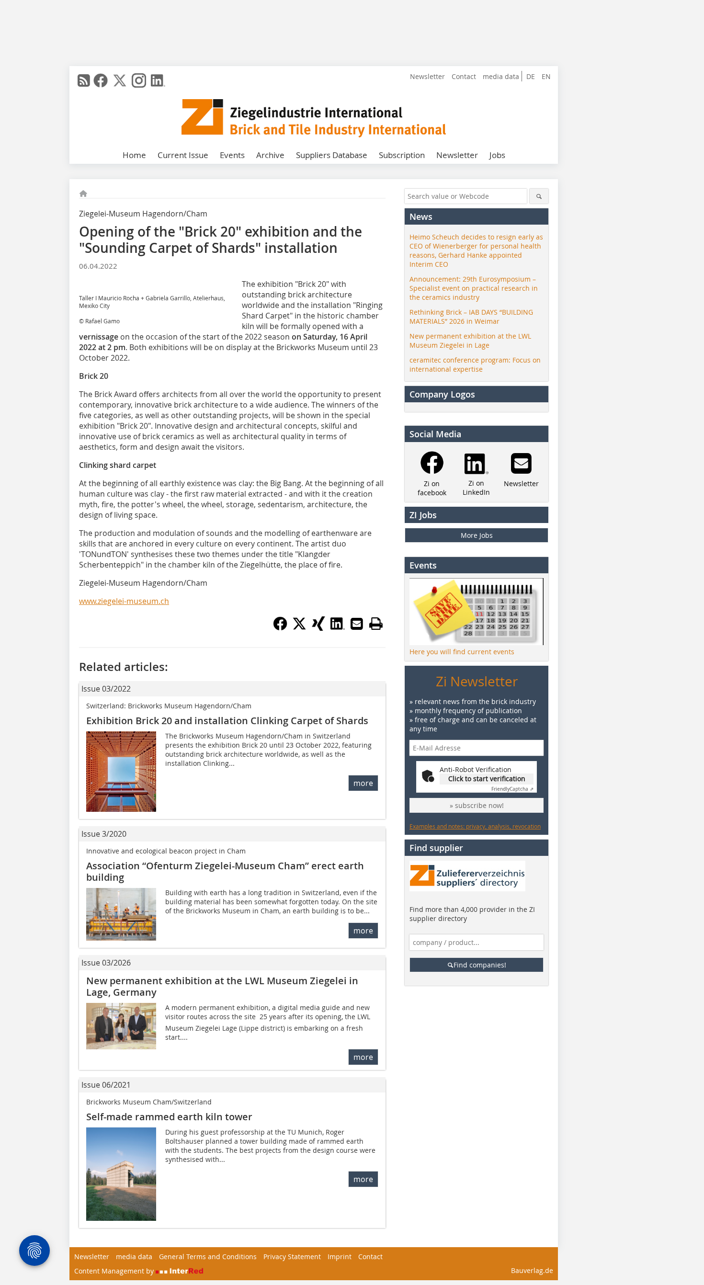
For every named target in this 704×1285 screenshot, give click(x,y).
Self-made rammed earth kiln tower (169, 1116)
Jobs (497, 154)
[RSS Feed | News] (84, 80)
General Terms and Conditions (208, 1256)
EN (546, 76)
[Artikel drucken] (376, 624)
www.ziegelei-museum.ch (124, 601)
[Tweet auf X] (299, 627)
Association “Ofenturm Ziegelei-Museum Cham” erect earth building (225, 871)
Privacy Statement (292, 1256)
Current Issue (183, 154)
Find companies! (480, 964)
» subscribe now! (477, 805)
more (363, 783)
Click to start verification (486, 778)
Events (232, 154)
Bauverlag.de (532, 1270)
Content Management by (115, 1270)
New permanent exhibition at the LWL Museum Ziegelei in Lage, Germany (222, 986)
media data (501, 76)
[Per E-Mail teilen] (356, 624)
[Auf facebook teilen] (280, 627)
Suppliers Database (331, 154)
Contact (464, 76)
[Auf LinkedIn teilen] (337, 627)
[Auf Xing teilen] (318, 627)
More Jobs (477, 535)
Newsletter (427, 76)
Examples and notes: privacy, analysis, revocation (475, 826)
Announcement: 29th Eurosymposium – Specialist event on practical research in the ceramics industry (473, 288)
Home (134, 154)
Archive (270, 154)
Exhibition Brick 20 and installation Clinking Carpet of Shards (227, 720)
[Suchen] (539, 196)
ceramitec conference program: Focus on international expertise (475, 364)
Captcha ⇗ (512, 789)
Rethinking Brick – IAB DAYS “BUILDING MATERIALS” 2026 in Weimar (471, 316)
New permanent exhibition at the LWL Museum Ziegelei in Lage (470, 340)
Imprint (340, 1256)
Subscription (402, 154)
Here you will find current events (461, 651)
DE (530, 76)
